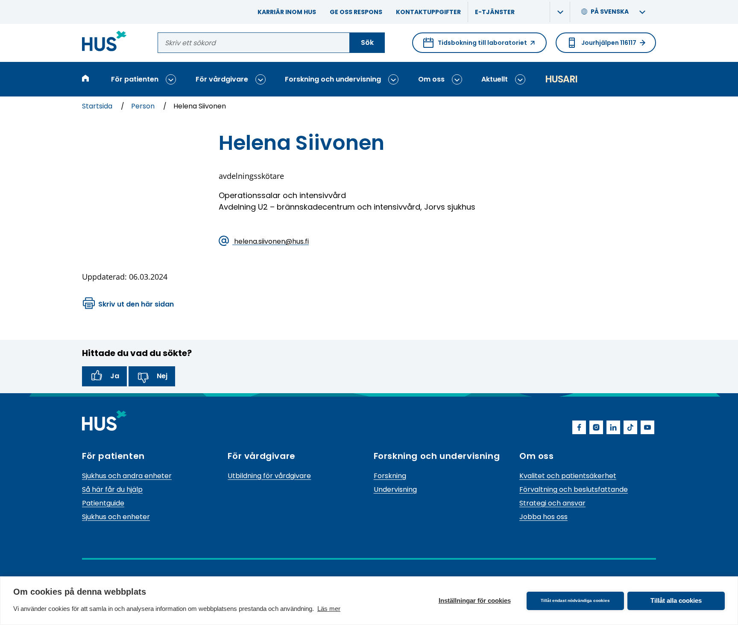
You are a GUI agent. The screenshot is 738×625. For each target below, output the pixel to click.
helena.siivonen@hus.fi (270, 241)
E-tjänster (495, 12)
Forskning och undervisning (333, 79)
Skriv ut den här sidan (136, 304)
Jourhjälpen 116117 (608, 42)
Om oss (431, 79)
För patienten (134, 79)
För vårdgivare (222, 79)
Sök (367, 42)
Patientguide (103, 503)
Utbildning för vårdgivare (269, 476)
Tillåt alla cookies (676, 600)
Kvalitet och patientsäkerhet (567, 476)
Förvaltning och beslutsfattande (573, 489)
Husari (561, 79)
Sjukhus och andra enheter (127, 476)
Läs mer (328, 608)
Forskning (390, 476)
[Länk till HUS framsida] (104, 42)
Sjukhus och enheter (116, 517)
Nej (162, 376)
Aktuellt (494, 79)
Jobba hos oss (543, 517)
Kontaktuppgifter (428, 12)
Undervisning (395, 489)
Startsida (98, 106)
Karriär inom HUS (287, 12)
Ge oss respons (356, 12)
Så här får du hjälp (112, 489)
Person (143, 106)
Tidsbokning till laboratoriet (475, 45)
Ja (114, 376)
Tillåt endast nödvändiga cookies (575, 600)
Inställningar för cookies (475, 600)
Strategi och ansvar (552, 503)
